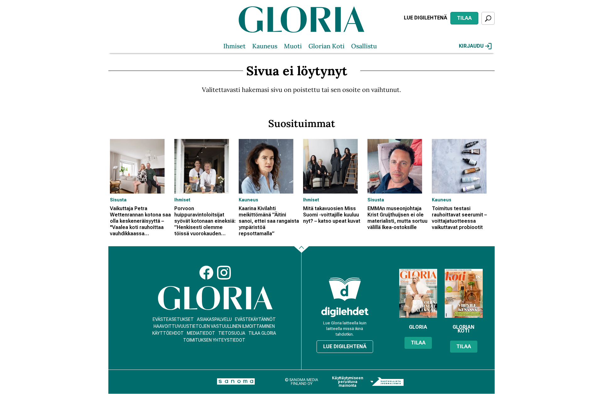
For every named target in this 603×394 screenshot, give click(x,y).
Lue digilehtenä (425, 18)
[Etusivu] (215, 298)
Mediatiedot (201, 333)
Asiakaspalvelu (214, 319)
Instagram (224, 273)
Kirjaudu (471, 46)
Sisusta (118, 199)
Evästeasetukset (173, 319)
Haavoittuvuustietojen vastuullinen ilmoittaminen (214, 326)
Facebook (206, 273)
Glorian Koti (326, 46)
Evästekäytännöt (255, 319)
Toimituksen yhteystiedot (214, 340)
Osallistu (364, 46)
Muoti (293, 46)
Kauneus (264, 46)
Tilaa (464, 18)
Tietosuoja (231, 333)
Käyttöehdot (168, 333)
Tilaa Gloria (262, 333)
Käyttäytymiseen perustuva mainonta (347, 382)
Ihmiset (234, 46)
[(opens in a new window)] (344, 311)
